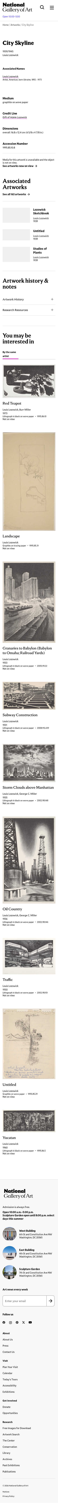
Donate (6, 1406)
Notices (6, 1491)
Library (6, 1452)
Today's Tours (10, 1379)
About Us (8, 1339)
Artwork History (13, 299)
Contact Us (9, 1351)
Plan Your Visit (10, 1367)
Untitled (38, 231)
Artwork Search (11, 1434)
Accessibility (9, 1385)
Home (6, 24)
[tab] (10, 354)
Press (5, 1345)
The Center (9, 1440)
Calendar (7, 1373)
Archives (7, 1459)
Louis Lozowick (10, 76)
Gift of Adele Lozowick (15, 117)
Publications (9, 1471)
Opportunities (10, 1413)
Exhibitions (9, 1391)
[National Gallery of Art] (29, 1193)
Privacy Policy (8, 1496)
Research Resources (15, 310)
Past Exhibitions (11, 1465)
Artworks (15, 24)
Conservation (10, 1446)
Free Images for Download (17, 1428)
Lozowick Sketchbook (41, 211)
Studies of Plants (40, 250)
